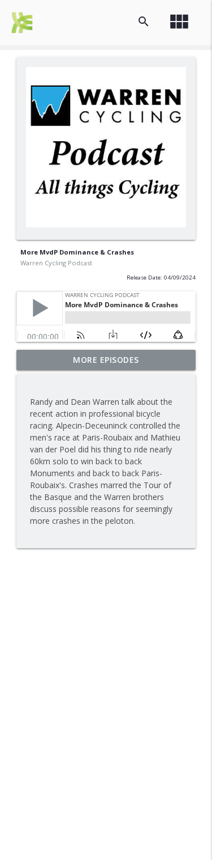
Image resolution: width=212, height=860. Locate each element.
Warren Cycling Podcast (56, 263)
